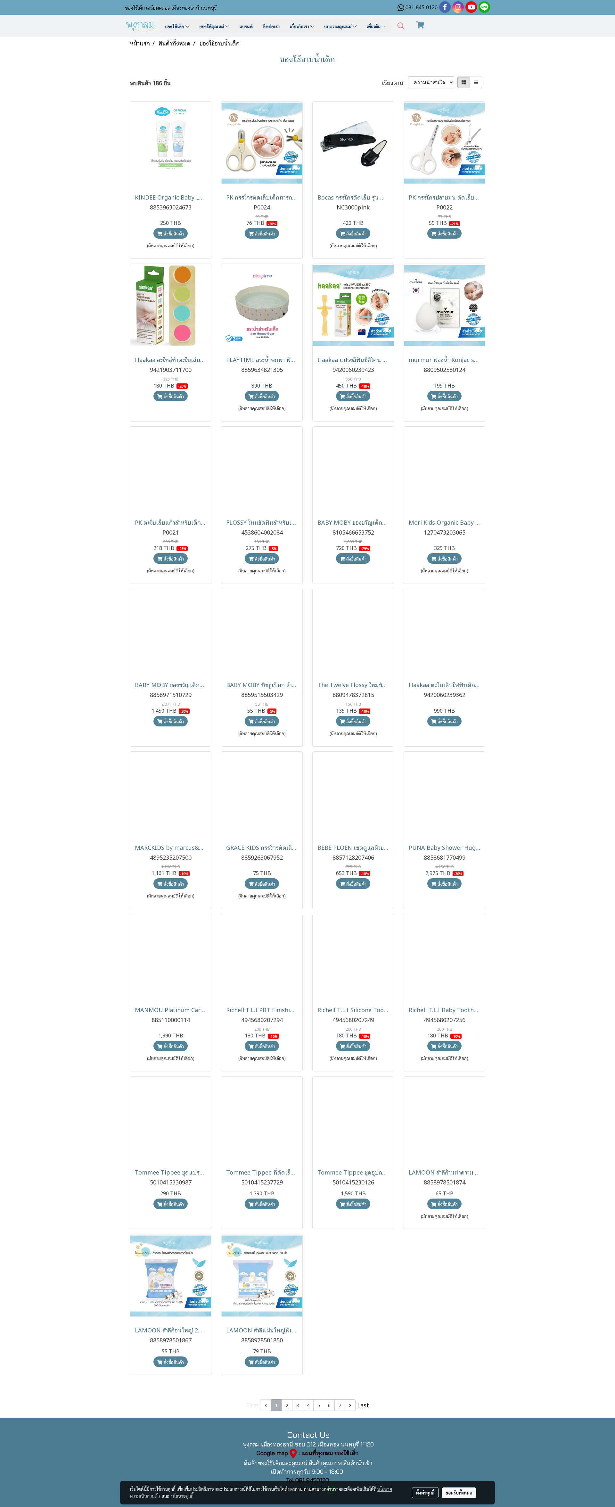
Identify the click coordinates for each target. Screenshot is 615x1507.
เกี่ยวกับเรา (300, 26)
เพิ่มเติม (374, 26)
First (252, 1404)
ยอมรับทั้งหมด (459, 1492)
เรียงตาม (395, 82)
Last (363, 1404)
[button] (401, 26)
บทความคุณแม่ (338, 26)
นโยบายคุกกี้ (182, 1496)
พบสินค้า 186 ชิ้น (150, 82)
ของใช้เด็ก (175, 26)
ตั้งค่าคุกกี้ (425, 1492)
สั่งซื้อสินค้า (173, 233)
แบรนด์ (246, 26)
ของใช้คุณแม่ (212, 26)
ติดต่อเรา (271, 26)
